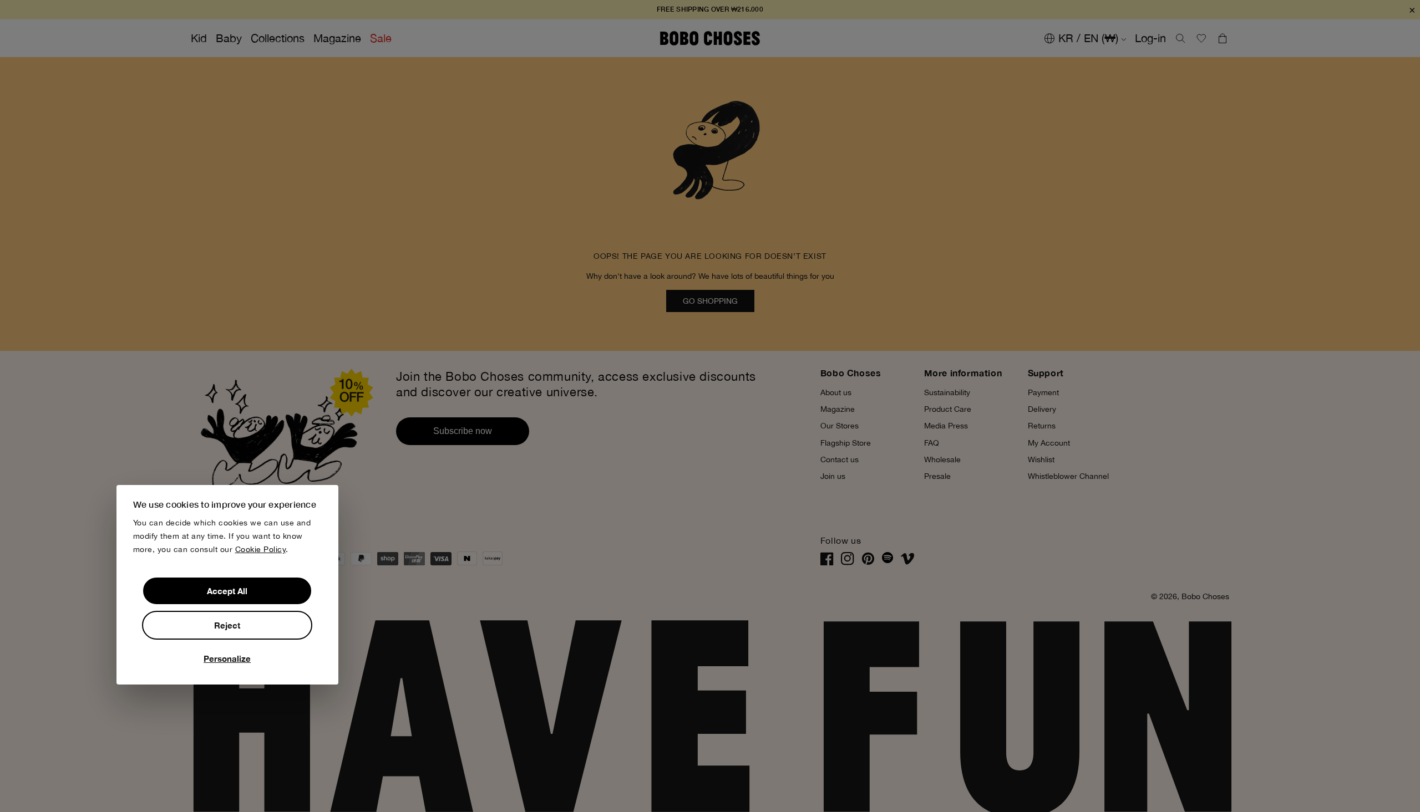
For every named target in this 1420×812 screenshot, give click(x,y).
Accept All (227, 591)
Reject (227, 625)
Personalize (227, 658)
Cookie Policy (260, 549)
